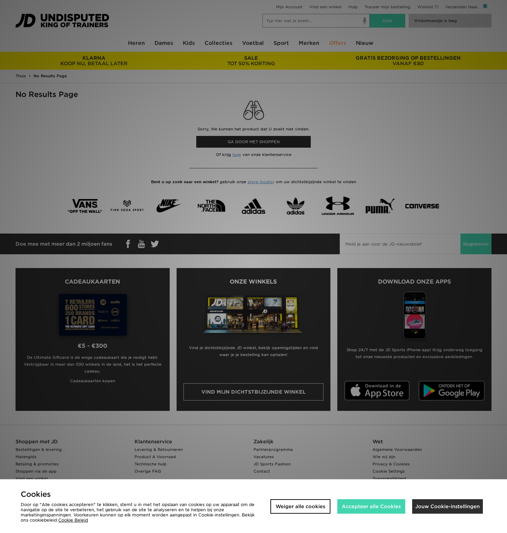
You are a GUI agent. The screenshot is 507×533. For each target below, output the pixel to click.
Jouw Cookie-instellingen (447, 506)
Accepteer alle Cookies (371, 506)
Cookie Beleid (73, 520)
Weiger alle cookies (300, 506)
